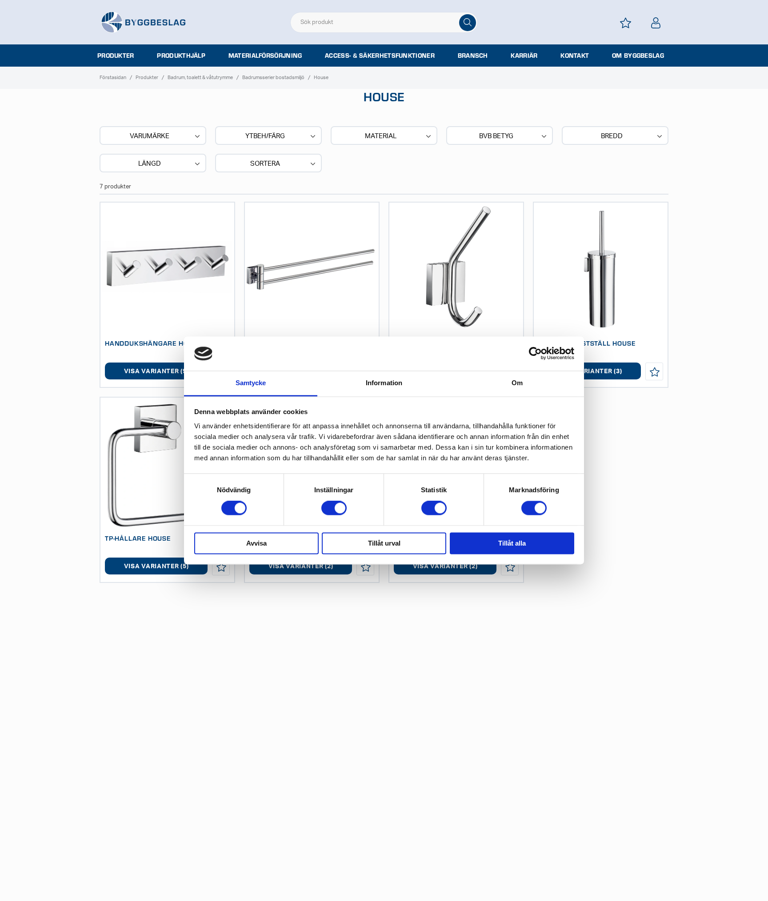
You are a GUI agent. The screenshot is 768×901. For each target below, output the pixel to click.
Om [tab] (517, 383)
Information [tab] (384, 383)
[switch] (334, 508)
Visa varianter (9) (156, 371)
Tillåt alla (512, 543)
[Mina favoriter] (626, 22)
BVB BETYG (496, 136)
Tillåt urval (384, 543)
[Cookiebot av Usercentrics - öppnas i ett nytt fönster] (535, 353)
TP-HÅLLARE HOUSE (138, 538)
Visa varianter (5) (156, 566)
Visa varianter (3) (589, 371)
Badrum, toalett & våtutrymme (200, 77)
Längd (149, 163)
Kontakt (574, 56)
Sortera (265, 163)
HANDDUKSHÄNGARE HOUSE (153, 343)
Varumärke (149, 136)
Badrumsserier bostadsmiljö (273, 77)
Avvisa (256, 543)
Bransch (473, 56)
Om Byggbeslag (638, 56)
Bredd (612, 136)
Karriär (524, 56)
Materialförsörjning (265, 56)
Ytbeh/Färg (265, 136)
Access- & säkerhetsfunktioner (380, 56)
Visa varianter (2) (300, 566)
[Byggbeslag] (143, 21)
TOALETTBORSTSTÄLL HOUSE (586, 343)
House (321, 77)
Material (380, 136)
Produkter (115, 56)
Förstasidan (113, 77)
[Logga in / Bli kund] (656, 22)
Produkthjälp (181, 56)
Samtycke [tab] (251, 383)
